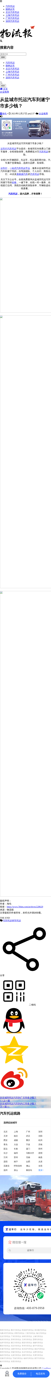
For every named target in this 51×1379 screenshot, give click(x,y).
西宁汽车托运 (39, 1358)
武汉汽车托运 (16, 1346)
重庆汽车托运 (5, 1346)
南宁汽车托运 (38, 1346)
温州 (6, 1170)
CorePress (46, 1368)
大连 (16, 1144)
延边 (6, 1148)
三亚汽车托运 (30, 1333)
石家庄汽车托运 (6, 1358)
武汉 (28, 1136)
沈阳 (40, 1136)
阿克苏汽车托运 (28, 1330)
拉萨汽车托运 (5, 1343)
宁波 (28, 1144)
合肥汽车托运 (38, 1352)
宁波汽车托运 (18, 1358)
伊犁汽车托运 (19, 1333)
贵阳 (6, 1161)
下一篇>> (4, 1106)
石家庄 (6, 1166)
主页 (5, 89)
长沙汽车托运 (27, 1352)
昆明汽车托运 (38, 1340)
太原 (40, 1161)
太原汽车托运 (16, 1355)
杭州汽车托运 (5, 1340)
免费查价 (21, 1373)
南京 (16, 1136)
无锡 (28, 1157)
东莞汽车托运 (16, 1361)
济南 (40, 1144)
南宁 (16, 1161)
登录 (3, 86)
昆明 (40, 1153)
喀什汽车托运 (16, 1330)
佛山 (28, 1166)
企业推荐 (4, 92)
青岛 (6, 1144)
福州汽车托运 (29, 1358)
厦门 (28, 1148)
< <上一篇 (5, 1100)
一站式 (13, 168)
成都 (16, 1140)
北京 (6, 1131)
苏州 (16, 1157)
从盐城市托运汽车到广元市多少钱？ (18, 1097)
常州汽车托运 (27, 1346)
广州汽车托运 (12, 18)
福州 (16, 1153)
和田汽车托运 (5, 1330)
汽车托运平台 (23, 168)
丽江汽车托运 (16, 1343)
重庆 (28, 1140)
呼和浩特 (18, 1166)
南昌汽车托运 (5, 1355)
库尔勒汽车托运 (40, 1330)
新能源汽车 (22, 174)
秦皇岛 (29, 1170)
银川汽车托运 (5, 1361)
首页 (7, 1375)
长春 (16, 1148)
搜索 (3, 57)
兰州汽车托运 (27, 1340)
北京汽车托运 (12, 12)
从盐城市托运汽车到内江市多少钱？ (18, 1103)
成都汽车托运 (38, 1343)
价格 (14, 182)
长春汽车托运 (5, 1349)
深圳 (40, 1131)
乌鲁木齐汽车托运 (7, 1333)
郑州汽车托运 (5, 1352)
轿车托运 (16, 920)
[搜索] (25, 83)
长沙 (6, 1153)
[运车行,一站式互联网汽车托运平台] (25, 138)
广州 (28, 1131)
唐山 (16, 1170)
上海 (16, 1131)
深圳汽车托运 (12, 21)
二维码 (32, 1005)
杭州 (40, 1140)
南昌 (40, 1157)
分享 (2, 975)
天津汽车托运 (38, 1355)
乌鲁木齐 (30, 1153)
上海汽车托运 (12, 15)
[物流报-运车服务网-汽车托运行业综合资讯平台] (17, 38)
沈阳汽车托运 (16, 1349)
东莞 (40, 1166)
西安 (6, 1140)
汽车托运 (10, 6)
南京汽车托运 (39, 1349)
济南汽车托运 (16, 1352)
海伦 (4, 113)
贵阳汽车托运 (27, 1355)
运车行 (4, 148)
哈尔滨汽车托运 (28, 1349)
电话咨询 (40, 1373)
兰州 (6, 1157)
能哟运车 (10, 9)
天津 (6, 1136)
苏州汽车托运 (16, 1340)
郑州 (40, 1148)
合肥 (28, 1161)
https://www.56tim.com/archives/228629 (25, 907)
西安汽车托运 (27, 1343)
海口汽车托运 (41, 1333)
